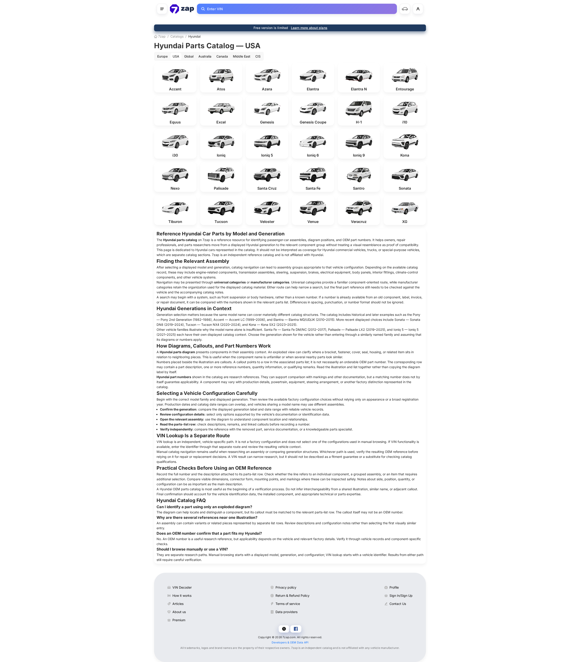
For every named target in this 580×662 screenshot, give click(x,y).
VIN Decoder (182, 587)
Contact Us (397, 604)
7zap (161, 36)
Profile (394, 587)
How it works (181, 595)
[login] (418, 9)
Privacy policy (286, 587)
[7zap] (182, 8)
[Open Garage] (405, 9)
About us (179, 612)
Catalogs (177, 36)
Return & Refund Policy (292, 595)
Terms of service (288, 604)
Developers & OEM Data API (290, 642)
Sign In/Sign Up (401, 595)
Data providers (286, 612)
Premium (178, 620)
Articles (178, 604)
